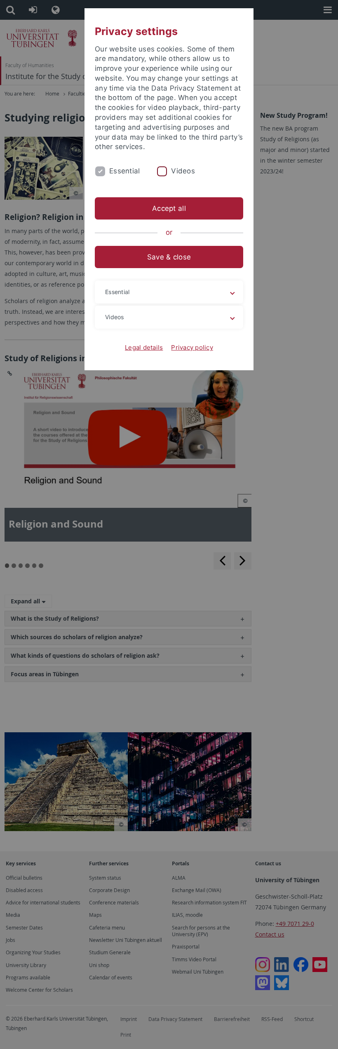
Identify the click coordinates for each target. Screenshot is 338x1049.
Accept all (169, 208)
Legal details (144, 347)
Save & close (169, 257)
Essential (124, 171)
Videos (183, 171)
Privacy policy (192, 347)
